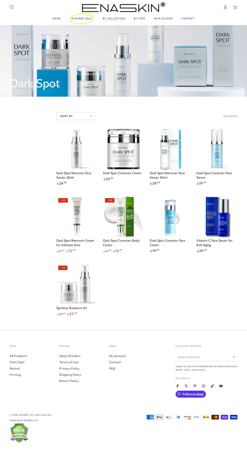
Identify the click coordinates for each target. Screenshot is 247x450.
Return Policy (69, 381)
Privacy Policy (69, 368)
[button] (12, 7)
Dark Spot (17, 362)
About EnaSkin (69, 356)
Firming (15, 375)
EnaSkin (24, 414)
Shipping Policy (70, 375)
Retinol (15, 368)
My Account (117, 356)
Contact (115, 362)
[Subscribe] (235, 357)
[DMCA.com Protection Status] (19, 441)
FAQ (112, 368)
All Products (18, 356)
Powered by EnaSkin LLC (24, 420)
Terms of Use (69, 362)
